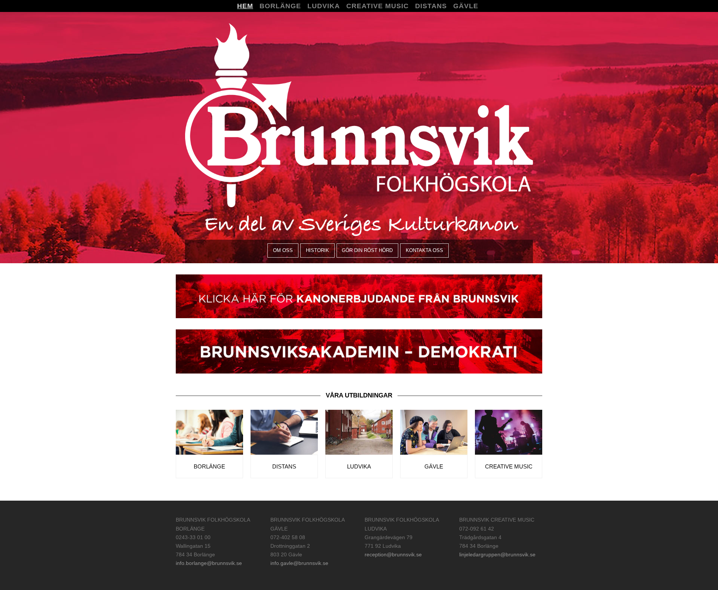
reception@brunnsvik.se (393, 554)
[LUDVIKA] (359, 432)
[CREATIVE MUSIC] (508, 432)
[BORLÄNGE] (209, 432)
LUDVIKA (359, 466)
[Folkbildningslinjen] (359, 114)
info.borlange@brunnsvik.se (209, 563)
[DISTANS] (284, 432)
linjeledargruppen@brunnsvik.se (497, 554)
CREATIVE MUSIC (509, 466)
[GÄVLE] (433, 432)
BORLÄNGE (209, 466)
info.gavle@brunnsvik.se (299, 563)
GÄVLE (433, 466)
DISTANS (284, 466)
